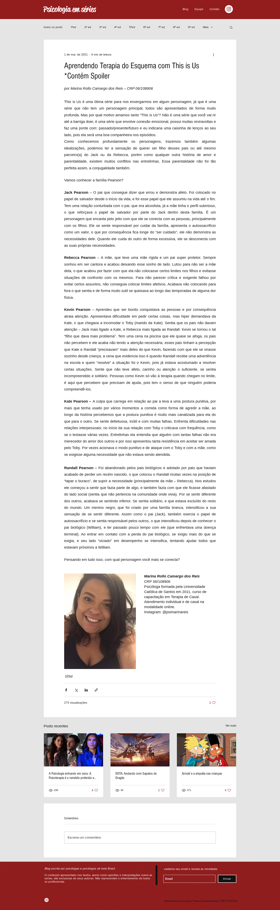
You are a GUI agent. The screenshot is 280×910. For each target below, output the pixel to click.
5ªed (132, 27)
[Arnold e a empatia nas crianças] (206, 749)
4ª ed (117, 27)
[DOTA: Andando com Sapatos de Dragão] (140, 749)
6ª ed (146, 27)
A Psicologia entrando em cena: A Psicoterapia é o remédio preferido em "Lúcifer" (73, 775)
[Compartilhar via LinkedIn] (86, 690)
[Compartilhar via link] (96, 690)
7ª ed (161, 27)
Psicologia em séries (69, 9)
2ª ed (87, 27)
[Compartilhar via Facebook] (66, 690)
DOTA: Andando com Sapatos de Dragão (136, 775)
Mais (206, 27)
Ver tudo (230, 725)
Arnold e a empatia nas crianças (202, 773)
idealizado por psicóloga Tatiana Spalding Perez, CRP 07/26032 (201, 900)
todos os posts (53, 27)
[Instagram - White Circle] (229, 9)
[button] (214, 9)
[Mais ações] (213, 54)
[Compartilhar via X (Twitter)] (76, 690)
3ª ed (102, 27)
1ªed (73, 27)
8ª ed (176, 27)
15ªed (69, 676)
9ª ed (191, 27)
